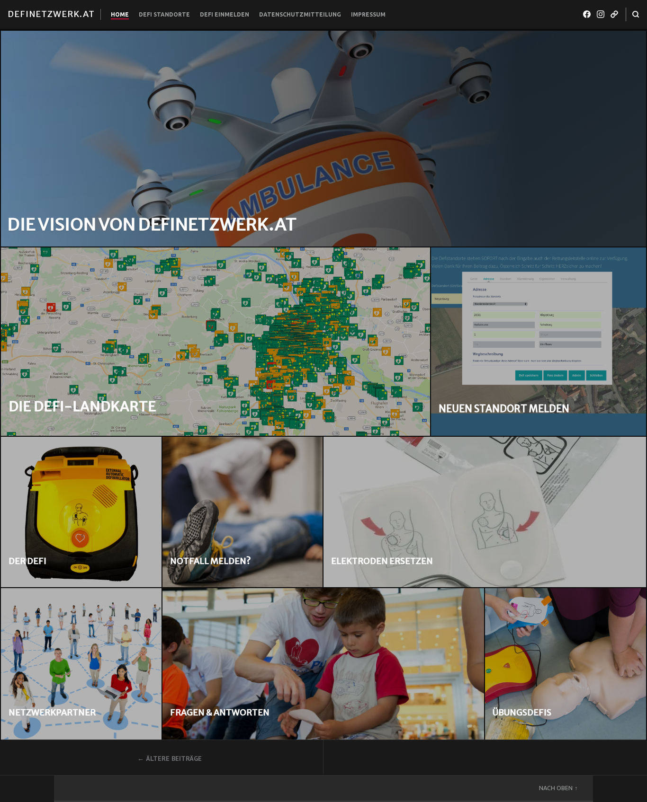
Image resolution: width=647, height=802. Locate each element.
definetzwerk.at (51, 14)
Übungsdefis (522, 712)
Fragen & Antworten (220, 712)
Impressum (368, 14)
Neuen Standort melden (504, 409)
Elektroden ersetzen (382, 560)
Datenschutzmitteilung (300, 14)
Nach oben (556, 787)
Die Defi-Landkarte (82, 406)
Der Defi (27, 560)
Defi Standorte (164, 14)
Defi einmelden (224, 14)
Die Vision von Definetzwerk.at (152, 224)
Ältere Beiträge (174, 758)
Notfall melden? (210, 560)
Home (120, 14)
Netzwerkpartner (52, 712)
